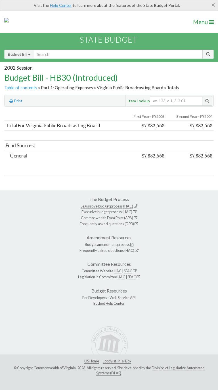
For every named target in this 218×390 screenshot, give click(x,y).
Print (17, 101)
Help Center (61, 5)
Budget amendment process (107, 244)
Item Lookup (138, 100)
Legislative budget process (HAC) (107, 206)
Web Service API (123, 297)
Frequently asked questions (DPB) (107, 223)
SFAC (128, 271)
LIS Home (91, 361)
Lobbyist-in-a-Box (117, 361)
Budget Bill (18, 54)
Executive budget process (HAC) (106, 211)
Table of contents (20, 87)
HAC (117, 271)
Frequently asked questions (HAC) (106, 250)
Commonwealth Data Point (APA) (107, 217)
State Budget (108, 39)
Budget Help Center (109, 303)
